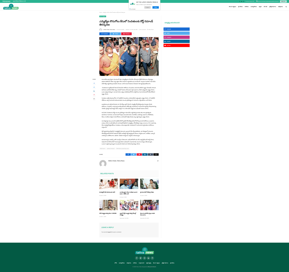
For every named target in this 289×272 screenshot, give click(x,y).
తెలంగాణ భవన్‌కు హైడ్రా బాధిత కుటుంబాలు (147, 214)
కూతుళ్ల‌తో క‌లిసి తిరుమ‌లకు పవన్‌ (107, 192)
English (283, 1)
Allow (155, 7)
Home (100, 12)
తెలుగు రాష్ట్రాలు (103, 16)
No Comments (143, 29)
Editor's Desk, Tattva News (109, 29)
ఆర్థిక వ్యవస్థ (148, 262)
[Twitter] (94, 87)
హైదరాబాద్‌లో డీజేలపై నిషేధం (147, 192)
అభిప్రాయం (129, 262)
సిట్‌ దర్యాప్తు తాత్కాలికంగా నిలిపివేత (107, 213)
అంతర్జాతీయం (122, 262)
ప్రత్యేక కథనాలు (165, 262)
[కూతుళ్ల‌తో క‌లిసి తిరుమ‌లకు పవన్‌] (108, 184)
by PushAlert (133, 9)
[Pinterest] (94, 94)
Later (147, 7)
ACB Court (102, 148)
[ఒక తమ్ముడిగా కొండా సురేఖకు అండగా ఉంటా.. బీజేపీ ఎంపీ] (129, 184)
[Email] (94, 98)
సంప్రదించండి (141, 262)
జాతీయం (135, 262)
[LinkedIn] (94, 91)
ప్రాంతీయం (172, 262)
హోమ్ (116, 262)
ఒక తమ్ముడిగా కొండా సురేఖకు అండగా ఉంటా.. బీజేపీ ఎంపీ (129, 193)
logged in (110, 232)
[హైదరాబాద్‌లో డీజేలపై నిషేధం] (149, 184)
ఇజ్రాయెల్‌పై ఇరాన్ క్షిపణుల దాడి (19, 1)
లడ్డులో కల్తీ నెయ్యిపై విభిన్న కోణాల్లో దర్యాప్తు (128, 214)
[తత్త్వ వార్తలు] (21, 6)
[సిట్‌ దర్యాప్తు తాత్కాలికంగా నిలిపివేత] (108, 205)
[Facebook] (94, 83)
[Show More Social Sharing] (133, 33)
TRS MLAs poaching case (122, 148)
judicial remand (110, 148)
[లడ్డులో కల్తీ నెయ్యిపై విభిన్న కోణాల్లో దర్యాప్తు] (129, 205)
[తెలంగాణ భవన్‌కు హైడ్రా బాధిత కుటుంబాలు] (149, 205)
